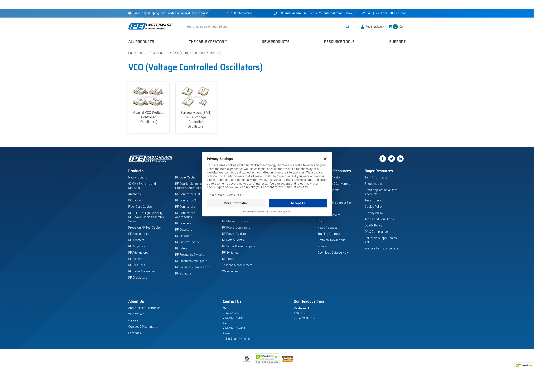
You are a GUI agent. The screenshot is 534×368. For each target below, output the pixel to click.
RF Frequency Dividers (189, 254)
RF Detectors (183, 229)
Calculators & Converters (333, 183)
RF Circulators (137, 277)
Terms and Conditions (379, 219)
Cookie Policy (374, 206)
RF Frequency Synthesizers (193, 267)
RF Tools (228, 259)
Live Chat (400, 13)
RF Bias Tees (136, 265)
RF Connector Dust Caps (191, 194)
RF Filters (181, 248)
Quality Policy (373, 225)
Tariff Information (376, 177)
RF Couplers (183, 223)
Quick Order (379, 13)
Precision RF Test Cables (144, 227)
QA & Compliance (376, 231)
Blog (320, 221)
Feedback (134, 333)
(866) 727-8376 (311, 13)
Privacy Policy (374, 213)
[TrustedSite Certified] (267, 358)
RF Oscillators (158, 52)
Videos (322, 246)
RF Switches (230, 252)
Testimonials (373, 200)
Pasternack (135, 52)
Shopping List (374, 183)
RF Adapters (136, 240)
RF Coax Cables (185, 177)
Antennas (134, 194)
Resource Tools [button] (339, 41)
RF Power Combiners (236, 227)
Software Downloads (331, 240)
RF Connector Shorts (189, 200)
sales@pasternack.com (238, 338)
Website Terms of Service (381, 248)
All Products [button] (141, 41)
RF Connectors (185, 206)
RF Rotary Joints (233, 240)
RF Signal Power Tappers (238, 246)
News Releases (327, 227)
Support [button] (397, 41)
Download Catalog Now (333, 252)
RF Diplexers (183, 236)
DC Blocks (135, 200)
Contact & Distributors (142, 326)
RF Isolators (183, 273)
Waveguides (230, 271)
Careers (133, 320)
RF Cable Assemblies (142, 271)
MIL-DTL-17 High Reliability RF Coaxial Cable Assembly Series (146, 217)
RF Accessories (138, 233)
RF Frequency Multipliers (191, 261)
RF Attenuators (138, 252)
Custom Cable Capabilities (334, 202)
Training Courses (328, 233)
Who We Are (136, 314)
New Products (276, 41)
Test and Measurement (237, 265)
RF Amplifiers (137, 246)
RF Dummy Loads (187, 242)
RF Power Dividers (234, 233)
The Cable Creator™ (208, 41)
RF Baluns (135, 259)
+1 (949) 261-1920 (354, 13)
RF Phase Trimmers (235, 221)
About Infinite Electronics (144, 308)
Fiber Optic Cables (140, 206)
